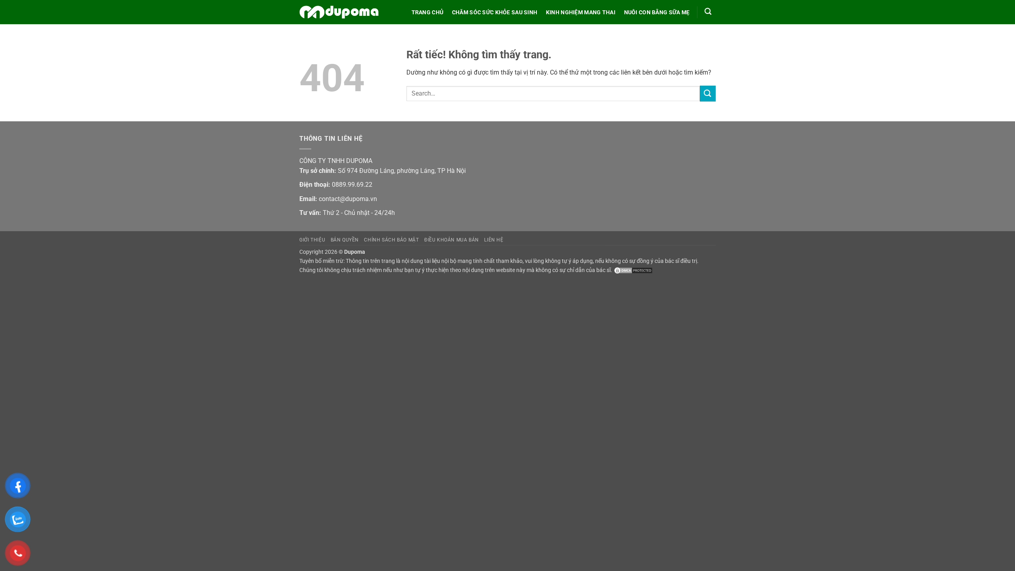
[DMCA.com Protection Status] (632, 270)
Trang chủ (428, 12)
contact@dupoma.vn (348, 199)
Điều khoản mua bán (451, 240)
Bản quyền (345, 240)
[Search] (708, 12)
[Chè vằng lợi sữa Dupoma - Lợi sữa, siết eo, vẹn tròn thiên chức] (339, 12)
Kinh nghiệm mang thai (580, 12)
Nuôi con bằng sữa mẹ (657, 12)
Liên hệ (493, 240)
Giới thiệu (312, 240)
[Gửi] (708, 93)
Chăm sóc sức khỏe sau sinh (495, 12)
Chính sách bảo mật (391, 240)
